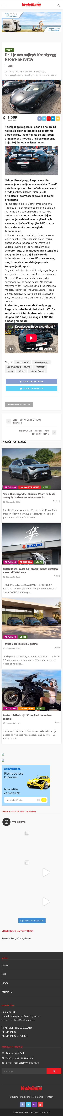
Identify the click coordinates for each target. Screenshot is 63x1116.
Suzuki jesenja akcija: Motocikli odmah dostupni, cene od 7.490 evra (31, 570)
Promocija (26, 562)
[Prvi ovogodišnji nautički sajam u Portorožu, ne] (17, 902)
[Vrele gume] (31, 1088)
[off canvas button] (3, 5)
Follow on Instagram (33, 920)
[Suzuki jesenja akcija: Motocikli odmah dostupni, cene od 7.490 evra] (31, 544)
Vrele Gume (51, 75)
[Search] (58, 5)
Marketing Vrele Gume (31, 1096)
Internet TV (7, 991)
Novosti (27, 75)
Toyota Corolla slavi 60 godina (20, 643)
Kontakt (49, 1096)
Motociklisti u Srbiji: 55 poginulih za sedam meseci (27, 717)
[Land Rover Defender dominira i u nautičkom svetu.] (46, 902)
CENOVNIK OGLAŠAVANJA (17, 1027)
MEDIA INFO (9, 1031)
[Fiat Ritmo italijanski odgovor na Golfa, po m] (17, 872)
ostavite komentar (20, 404)
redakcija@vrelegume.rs (22, 1020)
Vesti (9, 50)
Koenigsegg (39, 71)
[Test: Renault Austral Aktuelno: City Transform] (46, 872)
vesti (34, 75)
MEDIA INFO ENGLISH (14, 1035)
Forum (5, 983)
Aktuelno (10, 487)
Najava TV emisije (29, 487)
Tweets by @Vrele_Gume (16, 938)
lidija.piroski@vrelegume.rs (25, 1016)
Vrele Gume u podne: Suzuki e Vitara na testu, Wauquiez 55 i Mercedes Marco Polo (29, 495)
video (41, 75)
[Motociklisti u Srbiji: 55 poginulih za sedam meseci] (31, 690)
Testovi (5, 965)
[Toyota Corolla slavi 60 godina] (31, 618)
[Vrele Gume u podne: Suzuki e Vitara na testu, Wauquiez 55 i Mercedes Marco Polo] (31, 469)
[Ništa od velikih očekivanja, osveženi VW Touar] (17, 843)
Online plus (26, 708)
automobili (27, 71)
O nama (14, 1096)
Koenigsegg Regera (13, 75)
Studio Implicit (44, 1112)
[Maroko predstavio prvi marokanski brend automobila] (46, 843)
